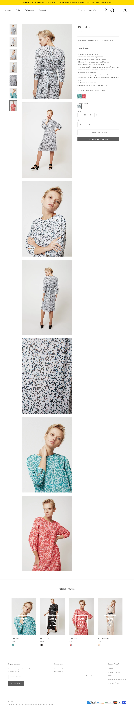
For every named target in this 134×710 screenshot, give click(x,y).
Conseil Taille (93, 40)
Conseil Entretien (107, 40)
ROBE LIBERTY (45, 638)
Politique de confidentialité (117, 679)
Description (81, 40)
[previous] (6, 620)
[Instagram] (91, 675)
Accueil (8, 10)
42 (96, 115)
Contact (42, 10)
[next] (127, 620)
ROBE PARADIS (103, 638)
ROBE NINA (15, 638)
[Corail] (70, 645)
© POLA (10, 701)
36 (79, 115)
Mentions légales (113, 683)
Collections (30, 10)
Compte (81, 10)
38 (85, 115)
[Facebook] (86, 675)
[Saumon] (99, 645)
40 (91, 115)
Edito (18, 10)
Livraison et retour (114, 672)
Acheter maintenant (98, 139)
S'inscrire (16, 684)
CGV (109, 676)
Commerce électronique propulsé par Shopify (39, 704)
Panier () (92, 10)
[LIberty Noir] (42, 645)
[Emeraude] (13, 645)
